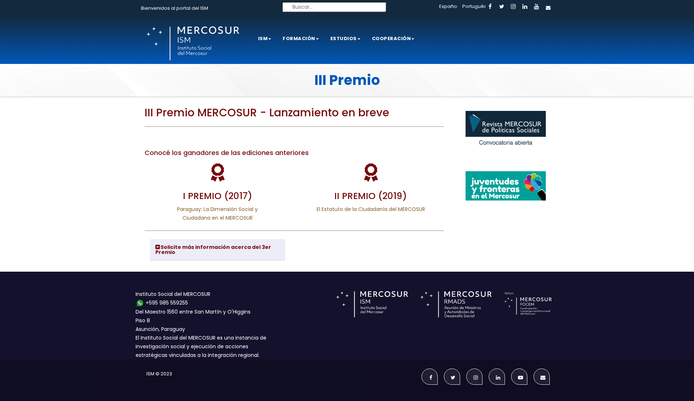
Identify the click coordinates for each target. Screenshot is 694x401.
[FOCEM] (529, 303)
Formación (299, 38)
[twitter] (502, 7)
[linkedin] (525, 7)
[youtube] (536, 7)
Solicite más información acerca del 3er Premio (213, 249)
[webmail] (548, 7)
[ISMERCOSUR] (374, 303)
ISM (263, 38)
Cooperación (391, 38)
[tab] (217, 249)
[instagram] (513, 7)
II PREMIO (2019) (370, 196)
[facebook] (490, 7)
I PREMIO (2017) (217, 196)
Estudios (343, 38)
